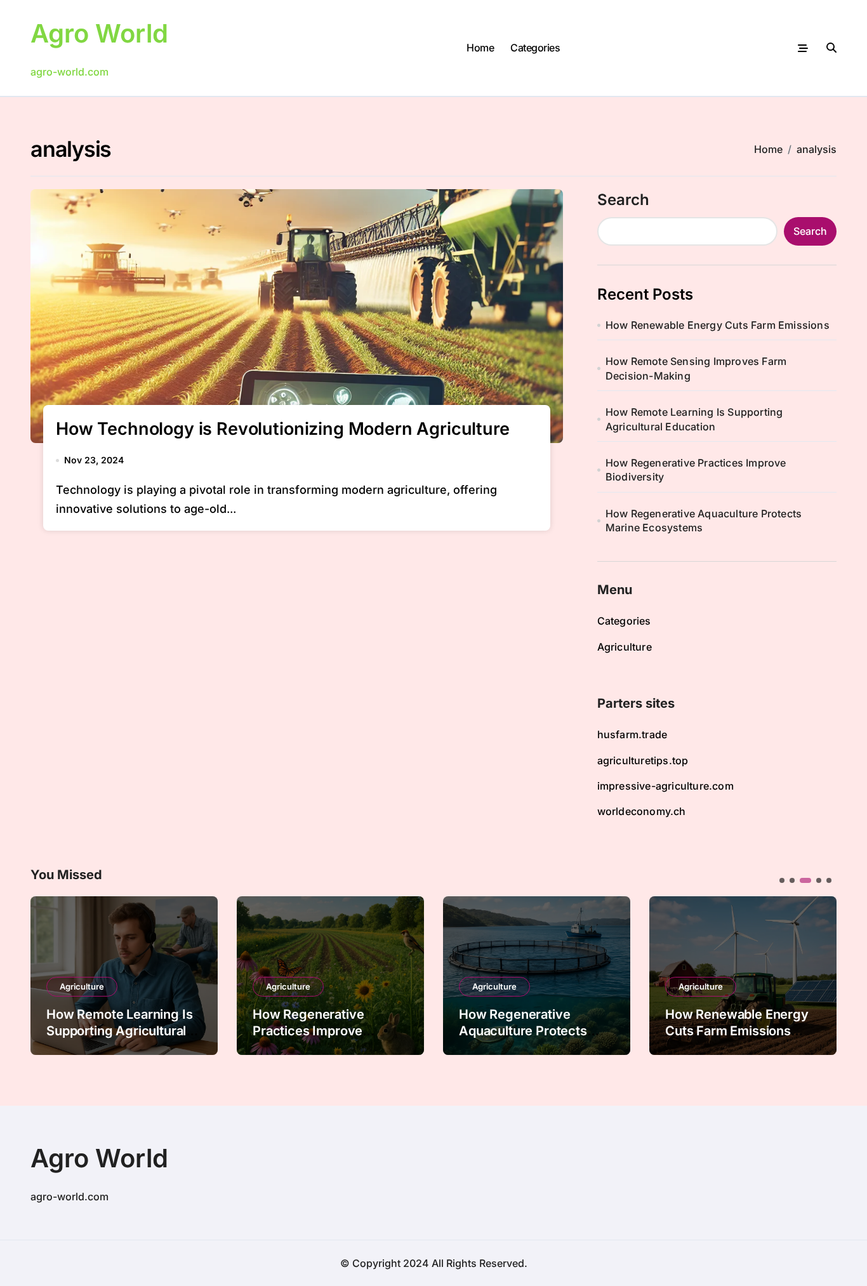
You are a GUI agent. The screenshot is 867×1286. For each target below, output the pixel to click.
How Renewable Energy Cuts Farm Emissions (718, 325)
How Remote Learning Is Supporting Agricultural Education (694, 419)
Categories (535, 47)
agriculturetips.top (643, 760)
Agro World (99, 33)
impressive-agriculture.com (665, 785)
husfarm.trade (632, 734)
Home (480, 47)
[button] (817, 974)
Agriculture (624, 646)
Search (623, 199)
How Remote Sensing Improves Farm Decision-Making (696, 368)
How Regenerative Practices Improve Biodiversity (696, 469)
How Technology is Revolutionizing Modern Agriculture (283, 428)
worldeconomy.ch (641, 811)
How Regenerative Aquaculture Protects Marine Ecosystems (704, 520)
